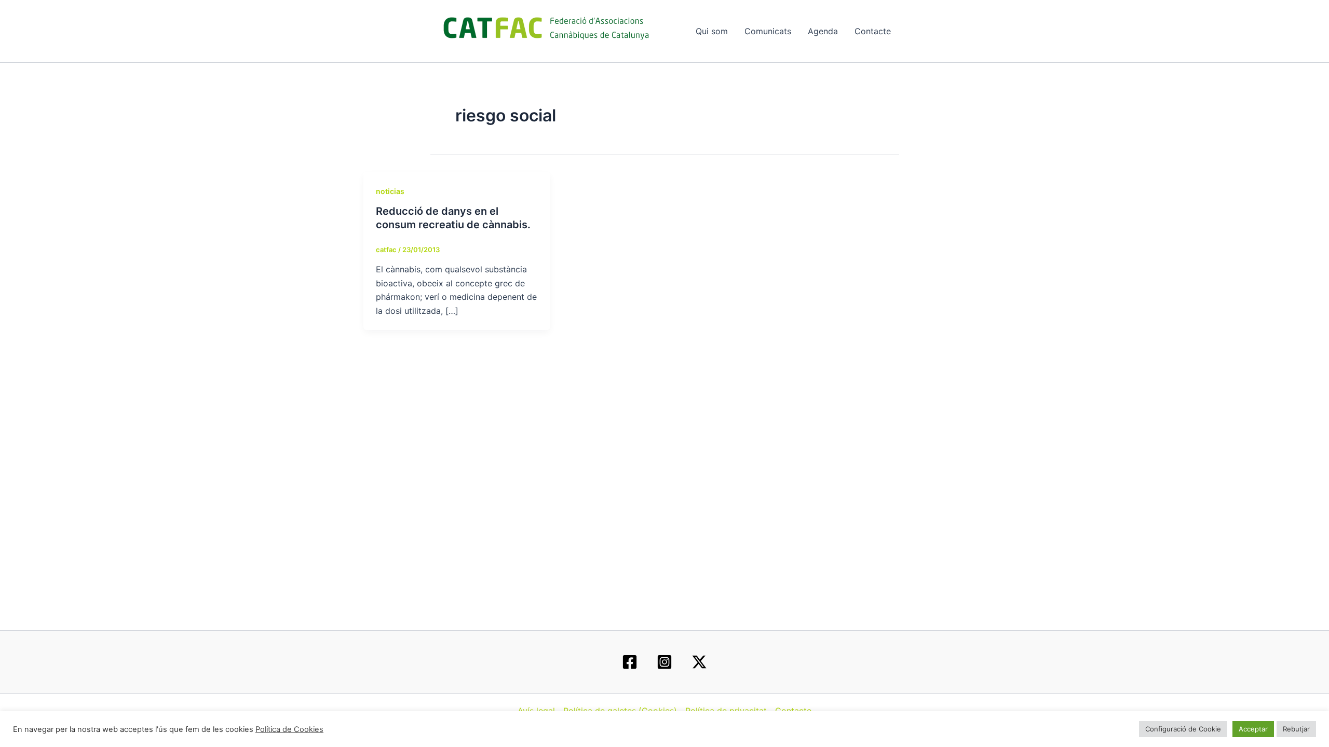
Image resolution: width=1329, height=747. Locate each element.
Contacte (873, 31)
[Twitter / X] (699, 662)
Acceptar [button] (1253, 729)
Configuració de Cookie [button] (1183, 729)
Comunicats (767, 31)
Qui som (712, 31)
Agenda (823, 31)
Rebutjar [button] (1296, 729)
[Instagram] (664, 662)
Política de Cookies (289, 729)
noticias (390, 191)
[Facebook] (630, 662)
